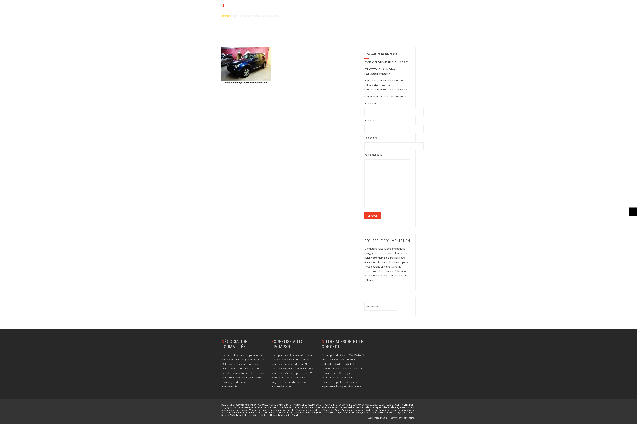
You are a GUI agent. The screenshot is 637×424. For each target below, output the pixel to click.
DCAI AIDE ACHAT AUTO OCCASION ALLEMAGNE (245, 8)
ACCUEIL (310, 7)
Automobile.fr (381, 89)
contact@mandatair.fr (378, 73)
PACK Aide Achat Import (336, 7)
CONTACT (363, 7)
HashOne (394, 417)
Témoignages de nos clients (394, 7)
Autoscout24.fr (402, 89)
